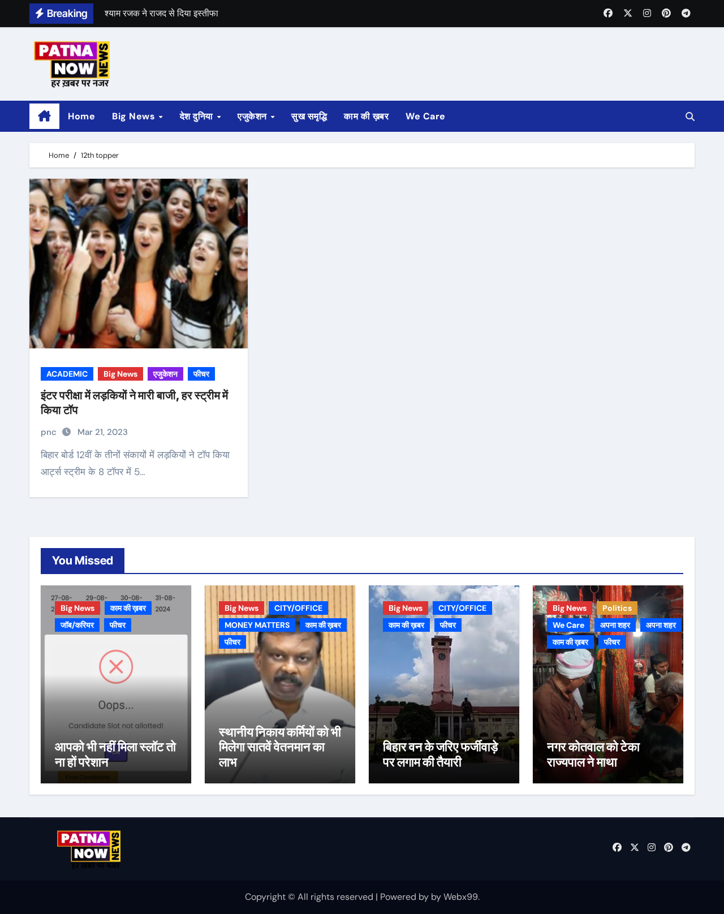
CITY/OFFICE (298, 608)
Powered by (405, 897)
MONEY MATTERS (257, 625)
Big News (135, 116)
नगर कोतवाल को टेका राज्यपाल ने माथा (593, 754)
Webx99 (460, 897)
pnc (50, 432)
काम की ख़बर (366, 116)
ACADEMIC (67, 374)
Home (81, 116)
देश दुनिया (198, 116)
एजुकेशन (253, 116)
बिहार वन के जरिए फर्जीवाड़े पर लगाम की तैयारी (440, 754)
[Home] (44, 117)
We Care (426, 116)
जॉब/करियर (77, 625)
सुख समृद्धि (309, 116)
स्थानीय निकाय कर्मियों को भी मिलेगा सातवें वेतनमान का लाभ (280, 747)
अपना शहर (615, 625)
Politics (617, 608)
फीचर (201, 374)
